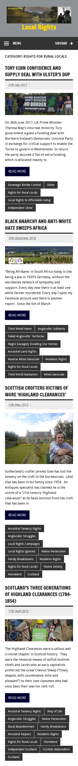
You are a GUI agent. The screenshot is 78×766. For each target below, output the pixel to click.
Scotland (33, 574)
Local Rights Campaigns (24, 543)
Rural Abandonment (21, 726)
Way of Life (54, 711)
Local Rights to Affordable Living (29, 200)
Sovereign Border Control (24, 184)
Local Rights (39, 27)
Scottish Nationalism (56, 749)
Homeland (14, 574)
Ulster (50, 184)
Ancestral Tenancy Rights (24, 528)
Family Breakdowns (20, 559)
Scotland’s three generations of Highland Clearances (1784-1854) (38, 594)
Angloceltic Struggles (22, 536)
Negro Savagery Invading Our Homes (32, 344)
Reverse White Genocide (23, 359)
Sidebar (61, 43)
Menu (17, 43)
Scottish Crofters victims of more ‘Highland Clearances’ (36, 391)
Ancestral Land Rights (22, 351)
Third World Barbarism (23, 374)
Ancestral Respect (19, 734)
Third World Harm (20, 328)
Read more (17, 171)
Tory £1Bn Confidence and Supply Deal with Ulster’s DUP (37, 71)
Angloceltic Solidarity (51, 328)
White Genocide (54, 374)
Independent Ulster (20, 207)
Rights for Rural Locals (22, 192)
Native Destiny (53, 566)
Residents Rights (56, 359)
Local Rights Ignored (21, 551)
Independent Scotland (22, 749)
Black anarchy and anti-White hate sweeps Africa (38, 224)
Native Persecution (53, 551)
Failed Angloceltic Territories (26, 336)
